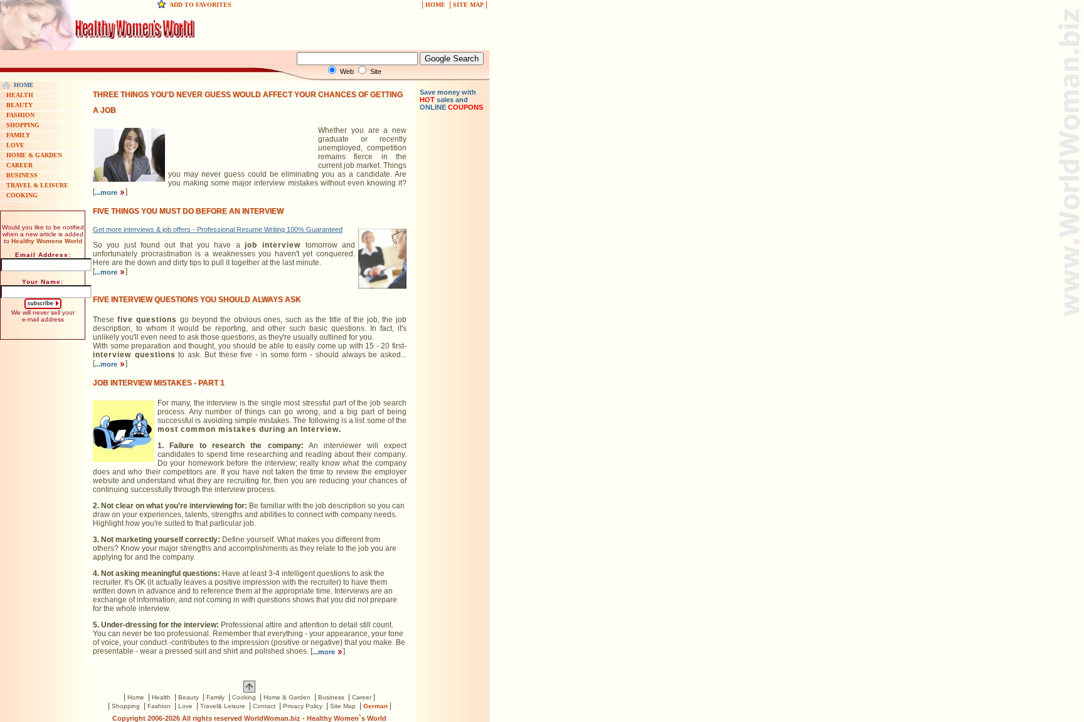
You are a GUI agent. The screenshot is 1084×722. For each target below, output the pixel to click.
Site (375, 71)
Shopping (126, 706)
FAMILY (18, 135)
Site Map (343, 706)
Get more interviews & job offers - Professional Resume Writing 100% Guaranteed (218, 229)
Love (185, 706)
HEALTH (19, 95)
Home (135, 697)
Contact (264, 706)
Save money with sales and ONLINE (451, 99)
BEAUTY (19, 105)
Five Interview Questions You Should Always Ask (197, 299)
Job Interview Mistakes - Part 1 (159, 383)
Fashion (159, 706)
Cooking (244, 697)
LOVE (15, 145)
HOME (435, 4)
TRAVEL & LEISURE (37, 185)
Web (347, 71)
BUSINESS (22, 175)
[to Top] (249, 690)
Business (331, 697)
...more (107, 192)
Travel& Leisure (222, 706)
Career (361, 697)
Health (161, 697)
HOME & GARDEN (34, 155)
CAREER (19, 165)
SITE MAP (468, 4)
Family (215, 697)
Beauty (188, 697)
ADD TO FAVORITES (200, 4)
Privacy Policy (302, 706)
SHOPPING (23, 125)
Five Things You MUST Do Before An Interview (188, 211)
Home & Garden (287, 697)
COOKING (22, 195)
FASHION (20, 115)
